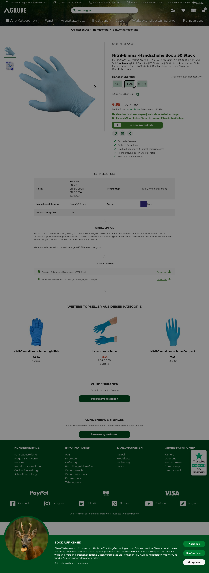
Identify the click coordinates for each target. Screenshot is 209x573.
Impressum (82, 563)
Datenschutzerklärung (64, 563)
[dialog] (104, 286)
